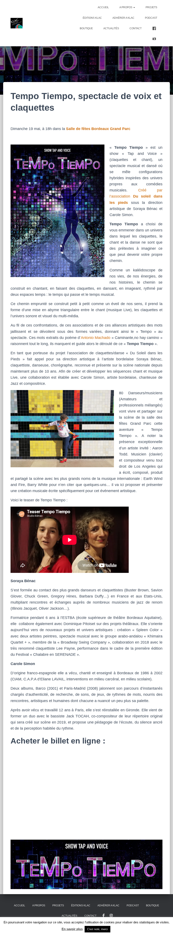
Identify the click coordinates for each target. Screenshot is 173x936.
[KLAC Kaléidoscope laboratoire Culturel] (16, 23)
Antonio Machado (96, 338)
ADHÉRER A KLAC (123, 17)
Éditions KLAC (92, 17)
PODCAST (151, 17)
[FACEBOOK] (103, 915)
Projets (151, 7)
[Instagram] (154, 39)
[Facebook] (154, 28)
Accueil (103, 7)
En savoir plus (72, 929)
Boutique (86, 28)
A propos (126, 7)
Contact (136, 28)
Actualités (111, 28)
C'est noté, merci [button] (97, 929)
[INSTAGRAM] (111, 915)
